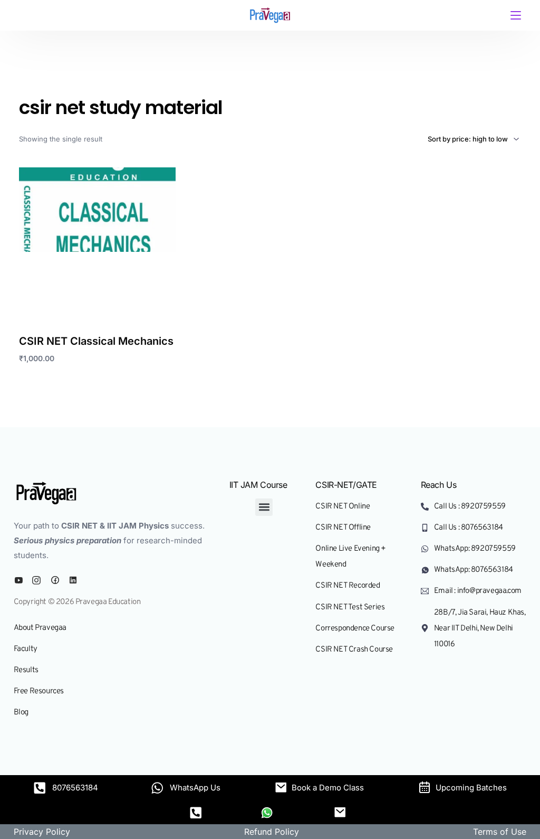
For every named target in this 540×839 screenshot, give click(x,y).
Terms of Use (499, 831)
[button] (264, 507)
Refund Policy (271, 831)
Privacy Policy (42, 831)
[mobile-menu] (513, 15)
